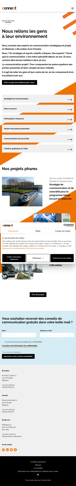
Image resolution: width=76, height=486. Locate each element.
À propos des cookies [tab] (62, 231)
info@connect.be (8, 387)
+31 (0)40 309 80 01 (9, 434)
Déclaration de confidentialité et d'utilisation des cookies (38, 471)
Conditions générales (38, 462)
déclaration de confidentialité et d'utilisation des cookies (23, 248)
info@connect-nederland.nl (12, 436)
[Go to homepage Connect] (9, 8)
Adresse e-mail (46, 331)
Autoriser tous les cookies (62, 258)
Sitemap (38, 465)
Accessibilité (38, 468)
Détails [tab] (38, 231)
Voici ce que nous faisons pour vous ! (19, 82)
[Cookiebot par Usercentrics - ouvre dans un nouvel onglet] (65, 225)
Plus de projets (38, 295)
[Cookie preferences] (38, 475)
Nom (4, 331)
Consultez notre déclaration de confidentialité (19, 346)
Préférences (37, 258)
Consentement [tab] (13, 231)
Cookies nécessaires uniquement (14, 258)
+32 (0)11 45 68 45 (8, 385)
